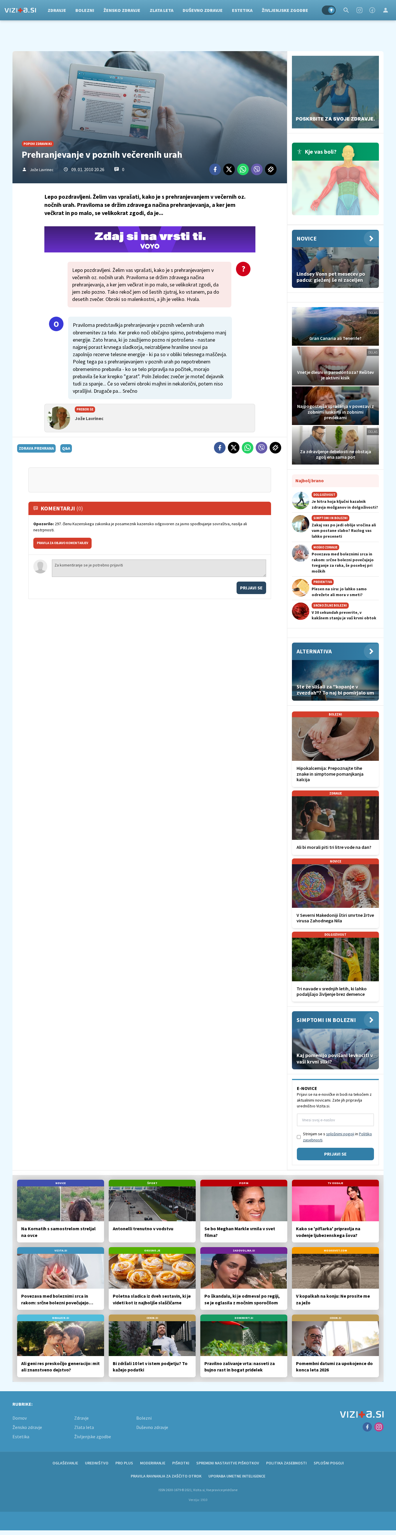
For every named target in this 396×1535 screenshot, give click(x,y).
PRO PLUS (124, 1463)
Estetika (242, 10)
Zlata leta (161, 10)
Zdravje (57, 10)
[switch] (329, 10)
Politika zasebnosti (286, 1463)
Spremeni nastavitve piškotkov (227, 1463)
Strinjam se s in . (337, 1137)
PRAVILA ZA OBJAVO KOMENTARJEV (62, 543)
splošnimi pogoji (340, 1133)
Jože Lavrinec (42, 169)
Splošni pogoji (329, 1463)
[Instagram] (359, 10)
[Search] (346, 10)
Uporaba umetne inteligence (236, 1476)
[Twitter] (229, 169)
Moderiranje (152, 1463)
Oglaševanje (65, 1463)
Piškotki (180, 1463)
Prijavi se (251, 588)
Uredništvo (96, 1463)
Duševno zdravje (203, 10)
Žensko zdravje (121, 10)
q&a (66, 448)
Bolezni (84, 10)
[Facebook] (372, 10)
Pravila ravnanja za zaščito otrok (166, 1476)
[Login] (385, 10)
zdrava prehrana (36, 448)
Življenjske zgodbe (285, 10)
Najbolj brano (309, 480)
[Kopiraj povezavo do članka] (271, 169)
